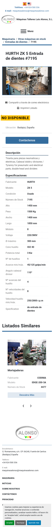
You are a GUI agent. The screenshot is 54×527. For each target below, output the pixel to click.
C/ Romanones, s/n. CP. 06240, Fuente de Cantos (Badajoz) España (24, 453)
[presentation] (23, 405)
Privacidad (8, 499)
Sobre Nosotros (11, 489)
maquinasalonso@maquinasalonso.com (30, 11)
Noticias (6, 483)
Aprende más (34, 523)
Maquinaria (8, 478)
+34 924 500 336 (31, 7)
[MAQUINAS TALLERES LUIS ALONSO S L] (27, 433)
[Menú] (23, 31)
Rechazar (20, 523)
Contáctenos (27, 140)
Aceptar (9, 523)
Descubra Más (26, 395)
